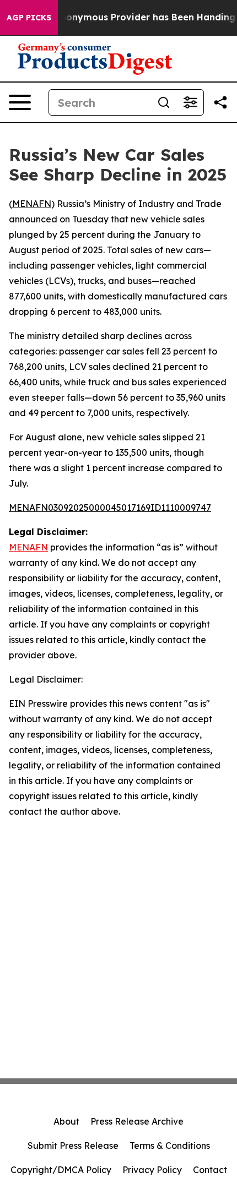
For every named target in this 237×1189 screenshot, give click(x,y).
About (66, 1121)
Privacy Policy (152, 1169)
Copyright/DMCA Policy (60, 1169)
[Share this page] (220, 102)
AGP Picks (29, 18)
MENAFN (31, 203)
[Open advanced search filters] (190, 102)
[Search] (163, 102)
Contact (210, 1169)
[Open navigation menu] (20, 102)
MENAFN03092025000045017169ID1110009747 (110, 507)
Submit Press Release (73, 1145)
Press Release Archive (137, 1121)
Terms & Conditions (170, 1145)
